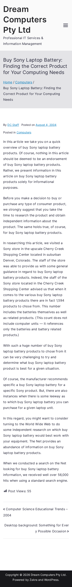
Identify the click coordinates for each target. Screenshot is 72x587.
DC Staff (13, 124)
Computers (24, 132)
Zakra (33, 579)
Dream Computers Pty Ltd (25, 19)
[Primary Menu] (65, 25)
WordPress (51, 579)
